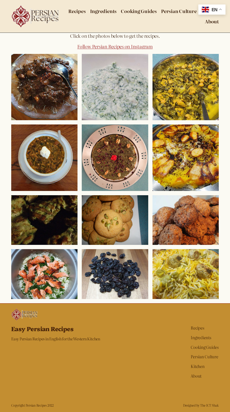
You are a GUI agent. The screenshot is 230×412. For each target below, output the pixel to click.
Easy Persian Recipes (42, 328)
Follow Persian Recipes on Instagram (115, 46)
